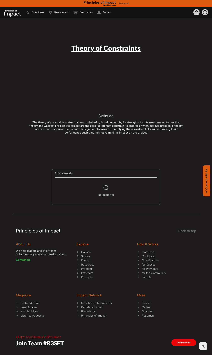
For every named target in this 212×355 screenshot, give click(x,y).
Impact (12, 13)
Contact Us (23, 259)
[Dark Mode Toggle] (203, 346)
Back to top (187, 231)
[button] (205, 12)
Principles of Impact (99, 3)
